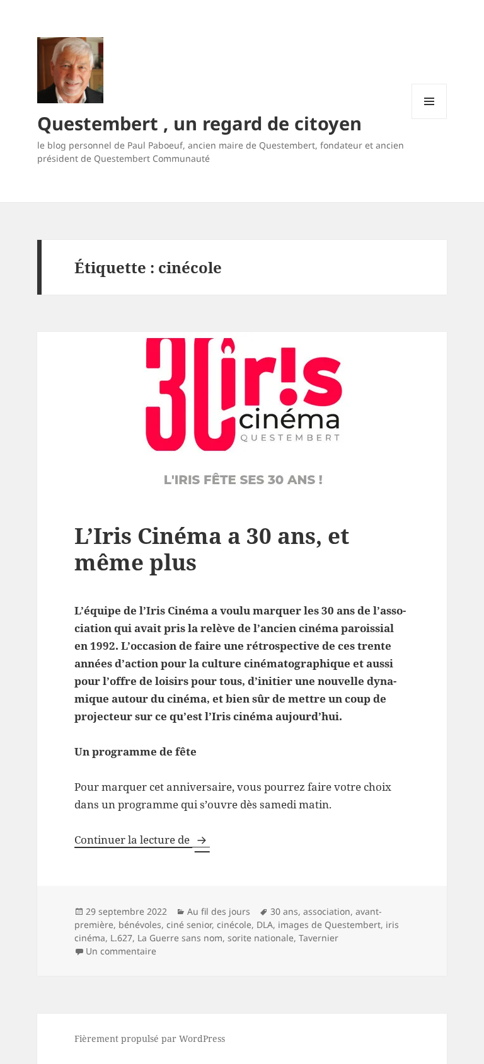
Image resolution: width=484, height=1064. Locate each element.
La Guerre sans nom (179, 938)
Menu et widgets (429, 118)
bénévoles (139, 925)
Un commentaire (121, 951)
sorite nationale (261, 938)
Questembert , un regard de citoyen (199, 123)
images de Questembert (329, 925)
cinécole (234, 925)
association (326, 911)
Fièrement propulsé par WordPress (149, 1038)
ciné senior (189, 925)
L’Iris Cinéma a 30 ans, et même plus (211, 549)
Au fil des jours (218, 911)
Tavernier (318, 938)
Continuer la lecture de (142, 839)
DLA (264, 925)
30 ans (284, 911)
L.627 (121, 938)
